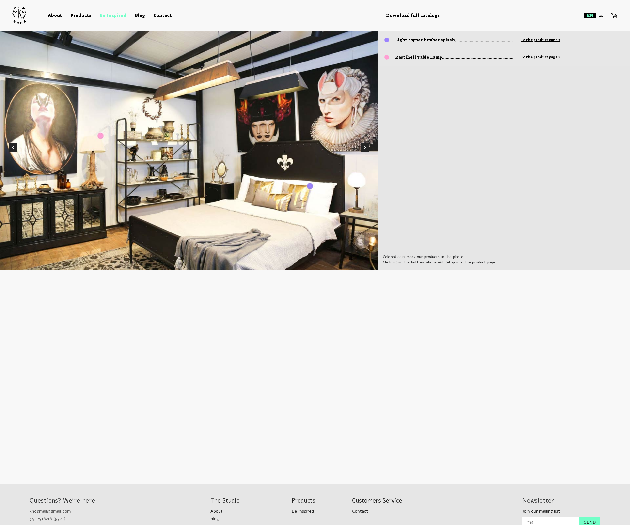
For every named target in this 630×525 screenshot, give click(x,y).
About (55, 15)
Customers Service (377, 501)
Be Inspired (113, 15)
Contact (163, 15)
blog (214, 519)
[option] (189, 150)
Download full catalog (412, 15)
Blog (140, 15)
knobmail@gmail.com (50, 511)
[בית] (30, 15)
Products (80, 15)
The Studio (225, 501)
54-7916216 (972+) (47, 519)
